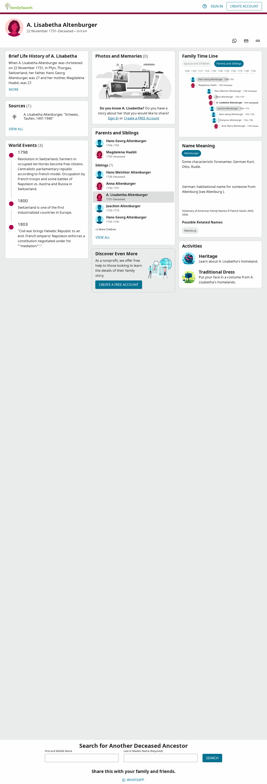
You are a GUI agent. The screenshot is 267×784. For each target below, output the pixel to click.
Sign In (217, 6)
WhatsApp (135, 780)
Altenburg (190, 230)
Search (212, 758)
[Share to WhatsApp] (234, 41)
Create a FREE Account (141, 118)
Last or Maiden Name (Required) (143, 751)
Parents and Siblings (229, 63)
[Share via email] (246, 41)
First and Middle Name (58, 751)
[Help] (204, 6)
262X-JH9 (81, 31)
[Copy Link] (258, 41)
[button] (46, 116)
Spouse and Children (196, 63)
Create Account (244, 6)
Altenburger (191, 153)
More (14, 89)
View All (16, 129)
